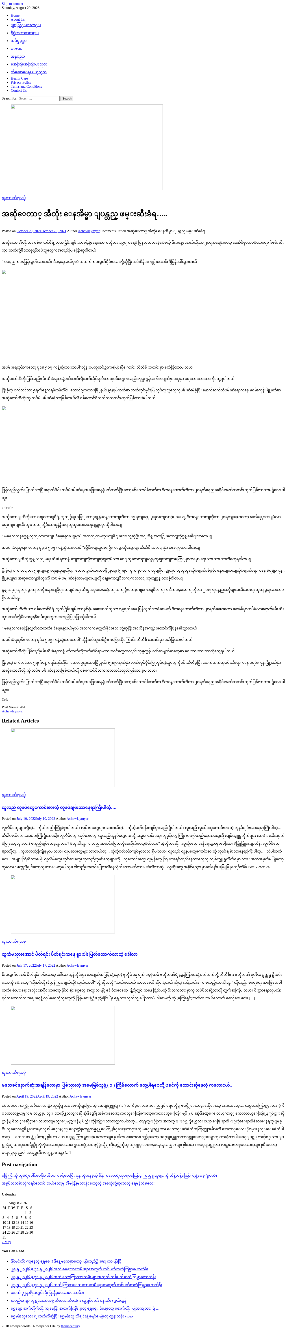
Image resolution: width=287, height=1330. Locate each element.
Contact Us (19, 90)
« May (6, 1242)
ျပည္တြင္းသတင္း (26, 25)
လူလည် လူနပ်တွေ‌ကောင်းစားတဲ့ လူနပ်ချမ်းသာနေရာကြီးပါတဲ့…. (59, 807)
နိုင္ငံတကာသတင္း (25, 33)
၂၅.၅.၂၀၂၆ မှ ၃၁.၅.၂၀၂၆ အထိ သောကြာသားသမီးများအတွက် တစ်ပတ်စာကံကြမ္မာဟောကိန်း (83, 1277)
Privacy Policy (21, 82)
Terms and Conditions (26, 86)
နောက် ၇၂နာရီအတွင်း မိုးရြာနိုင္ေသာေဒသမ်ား (47, 1293)
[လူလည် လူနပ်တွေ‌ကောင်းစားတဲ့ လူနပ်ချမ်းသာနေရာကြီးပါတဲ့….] (143, 758)
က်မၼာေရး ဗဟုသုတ (29, 72)
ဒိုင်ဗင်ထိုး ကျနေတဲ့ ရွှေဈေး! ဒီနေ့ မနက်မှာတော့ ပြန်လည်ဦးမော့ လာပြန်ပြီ (66, 1261)
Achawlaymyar (89, 231)
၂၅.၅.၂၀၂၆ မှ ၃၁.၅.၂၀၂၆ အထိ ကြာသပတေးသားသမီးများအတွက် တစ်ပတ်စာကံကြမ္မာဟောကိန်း (86, 1285)
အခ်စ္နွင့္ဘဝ (19, 41)
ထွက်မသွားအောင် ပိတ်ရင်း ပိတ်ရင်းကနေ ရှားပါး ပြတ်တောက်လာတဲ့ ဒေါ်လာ (70, 954)
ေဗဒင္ (16, 48)
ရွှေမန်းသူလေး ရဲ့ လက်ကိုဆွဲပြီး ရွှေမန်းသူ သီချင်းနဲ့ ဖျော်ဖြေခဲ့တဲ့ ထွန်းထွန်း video (72, 1316)
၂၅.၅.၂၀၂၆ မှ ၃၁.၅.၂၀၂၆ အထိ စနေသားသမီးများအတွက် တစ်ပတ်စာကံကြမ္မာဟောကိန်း (79, 1269)
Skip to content (12, 4)
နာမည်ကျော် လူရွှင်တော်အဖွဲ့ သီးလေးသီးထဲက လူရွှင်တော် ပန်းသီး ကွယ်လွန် (68, 1300)
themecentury (70, 1326)
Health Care (19, 78)
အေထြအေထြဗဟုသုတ (29, 64)
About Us (18, 19)
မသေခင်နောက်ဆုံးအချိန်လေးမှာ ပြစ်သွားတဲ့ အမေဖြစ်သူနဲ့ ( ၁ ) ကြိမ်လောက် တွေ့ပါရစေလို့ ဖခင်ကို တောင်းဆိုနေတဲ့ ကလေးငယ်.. (117, 1085)
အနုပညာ (18, 56)
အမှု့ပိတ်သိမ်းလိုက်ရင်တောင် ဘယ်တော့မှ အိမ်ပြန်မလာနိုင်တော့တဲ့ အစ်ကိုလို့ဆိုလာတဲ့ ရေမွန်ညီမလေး (78, 1183)
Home (15, 15)
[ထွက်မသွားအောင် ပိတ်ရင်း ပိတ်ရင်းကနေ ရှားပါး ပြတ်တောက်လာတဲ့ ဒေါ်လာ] (143, 904)
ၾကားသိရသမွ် (14, 198)
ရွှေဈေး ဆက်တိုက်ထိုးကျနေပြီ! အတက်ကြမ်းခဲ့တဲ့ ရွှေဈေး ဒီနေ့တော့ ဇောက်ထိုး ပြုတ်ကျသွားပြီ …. (85, 1308)
